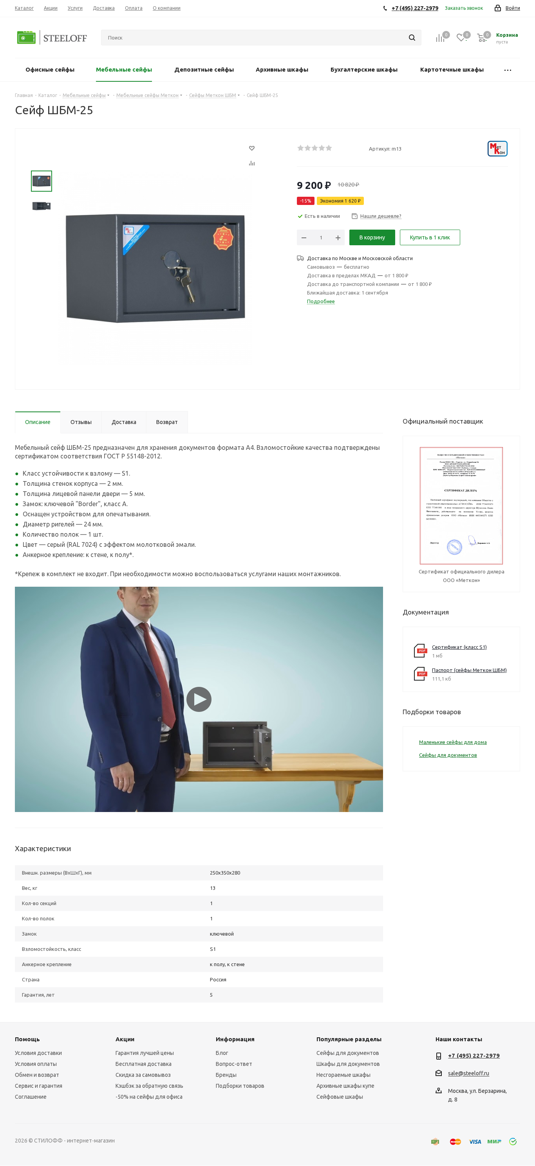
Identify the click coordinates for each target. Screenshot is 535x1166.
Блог (222, 1053)
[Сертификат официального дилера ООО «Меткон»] (461, 505)
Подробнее (321, 301)
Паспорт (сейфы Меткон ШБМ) (469, 670)
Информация (235, 1039)
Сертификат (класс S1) (459, 647)
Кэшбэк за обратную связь (149, 1086)
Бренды (226, 1075)
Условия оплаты (36, 1064)
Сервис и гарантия (38, 1086)
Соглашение (31, 1097)
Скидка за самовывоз (143, 1075)
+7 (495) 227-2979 (474, 1055)
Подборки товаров (240, 1086)
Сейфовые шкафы (339, 1097)
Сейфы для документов (448, 755)
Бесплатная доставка (144, 1064)
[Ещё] (507, 69)
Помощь (27, 1039)
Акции (125, 1039)
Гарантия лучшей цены (145, 1053)
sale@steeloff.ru (468, 1074)
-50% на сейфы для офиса (149, 1097)
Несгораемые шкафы (343, 1075)
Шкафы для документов (348, 1064)
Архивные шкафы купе (345, 1086)
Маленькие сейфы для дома (453, 742)
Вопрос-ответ (234, 1064)
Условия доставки (38, 1053)
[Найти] (412, 37)
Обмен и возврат (37, 1075)
